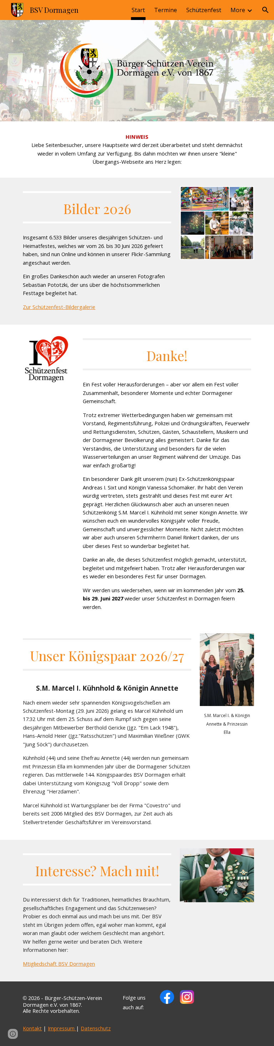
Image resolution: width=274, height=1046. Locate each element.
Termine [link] (165, 10)
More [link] (237, 10)
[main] (137, 149)
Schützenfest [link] (203, 10)
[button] (265, 10)
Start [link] (138, 10)
